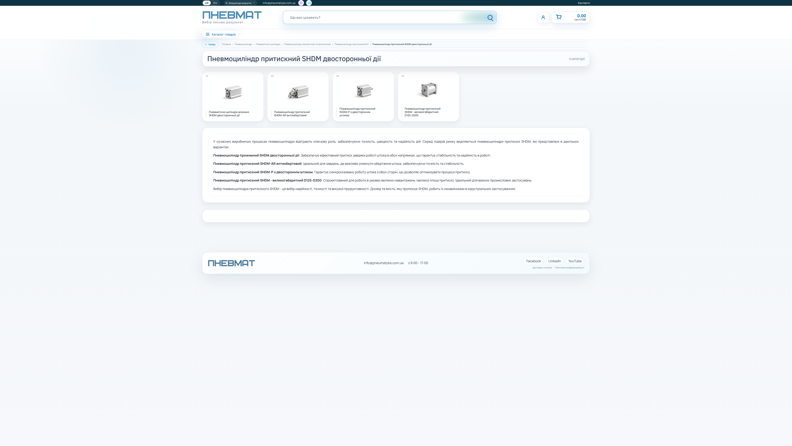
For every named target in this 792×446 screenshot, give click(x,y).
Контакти (584, 3)
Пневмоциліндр (243, 44)
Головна (226, 44)
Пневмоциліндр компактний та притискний (307, 44)
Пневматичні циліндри (268, 44)
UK (207, 3)
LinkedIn (554, 261)
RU (215, 3)
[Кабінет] (543, 17)
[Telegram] (309, 3)
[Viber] (301, 3)
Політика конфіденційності (569, 267)
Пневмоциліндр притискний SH (352, 44)
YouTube (575, 261)
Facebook (533, 261)
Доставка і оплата (542, 267)
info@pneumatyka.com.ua (279, 3)
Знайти (490, 17)
